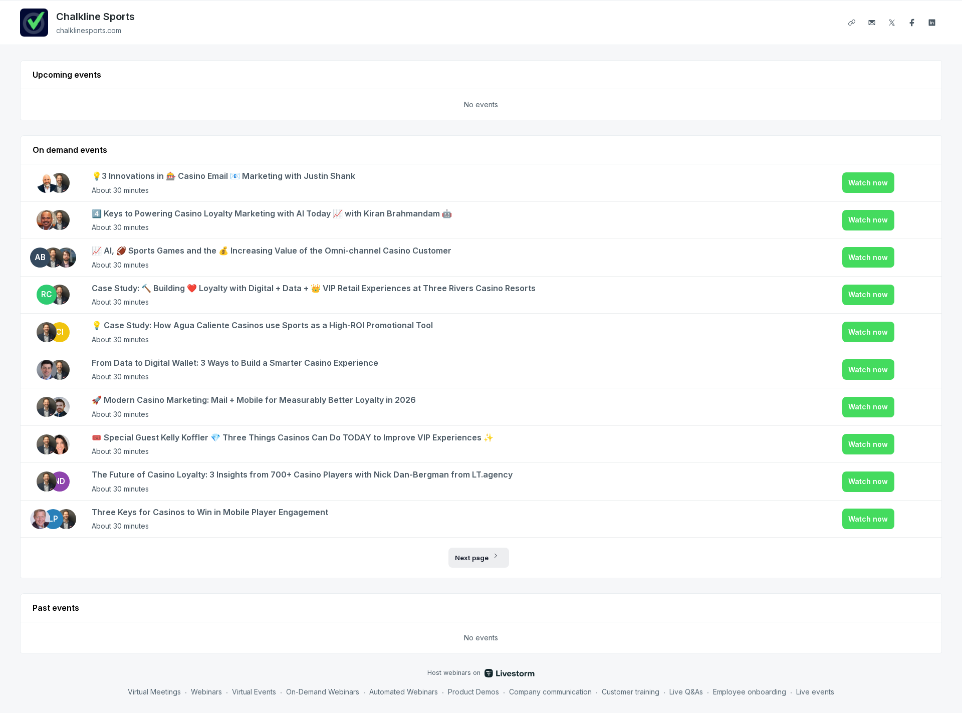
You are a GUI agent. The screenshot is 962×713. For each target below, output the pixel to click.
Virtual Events (254, 691)
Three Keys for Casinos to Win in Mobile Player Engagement (210, 512)
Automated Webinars (403, 691)
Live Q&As (686, 691)
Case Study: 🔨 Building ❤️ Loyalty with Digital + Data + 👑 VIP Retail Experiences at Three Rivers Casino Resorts (314, 288)
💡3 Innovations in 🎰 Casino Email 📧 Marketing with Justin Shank (223, 176)
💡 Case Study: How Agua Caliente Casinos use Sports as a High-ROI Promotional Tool (262, 325)
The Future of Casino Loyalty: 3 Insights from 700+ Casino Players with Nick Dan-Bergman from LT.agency (302, 474)
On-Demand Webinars (322, 691)
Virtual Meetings (154, 691)
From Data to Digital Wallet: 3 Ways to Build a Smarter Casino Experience (235, 363)
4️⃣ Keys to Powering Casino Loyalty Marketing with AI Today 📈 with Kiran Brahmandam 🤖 (272, 213)
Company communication (550, 691)
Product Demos (473, 691)
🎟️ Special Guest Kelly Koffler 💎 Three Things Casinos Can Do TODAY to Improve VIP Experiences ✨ (293, 437)
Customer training (630, 691)
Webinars (206, 691)
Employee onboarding (750, 691)
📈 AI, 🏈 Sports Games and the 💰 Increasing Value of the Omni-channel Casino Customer (271, 251)
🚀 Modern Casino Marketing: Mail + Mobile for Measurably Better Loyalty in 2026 (254, 400)
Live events (815, 691)
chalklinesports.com (88, 30)
